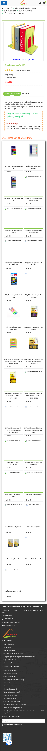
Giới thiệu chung (8, 644)
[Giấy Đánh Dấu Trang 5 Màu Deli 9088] (33, 279)
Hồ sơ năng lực (8, 663)
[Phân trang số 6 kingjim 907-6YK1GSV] (33, 446)
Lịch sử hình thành (9, 650)
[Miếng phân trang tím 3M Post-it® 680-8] (33, 311)
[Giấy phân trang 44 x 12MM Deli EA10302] (33, 182)
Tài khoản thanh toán (10, 698)
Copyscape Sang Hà (10, 660)
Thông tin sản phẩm (12, 94)
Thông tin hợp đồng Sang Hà (12, 708)
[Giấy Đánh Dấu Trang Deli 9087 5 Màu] (13, 311)
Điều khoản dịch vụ (9, 683)
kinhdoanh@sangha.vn (19, 107)
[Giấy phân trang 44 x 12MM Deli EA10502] (33, 214)
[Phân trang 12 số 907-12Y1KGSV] (13, 446)
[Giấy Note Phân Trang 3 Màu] (33, 543)
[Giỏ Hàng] (44, 3)
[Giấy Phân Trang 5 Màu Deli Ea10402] (13, 214)
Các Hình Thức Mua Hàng (11, 701)
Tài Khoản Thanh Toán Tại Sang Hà (14, 704)
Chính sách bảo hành (10, 670)
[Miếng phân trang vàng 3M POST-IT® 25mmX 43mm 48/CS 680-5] (13, 377)
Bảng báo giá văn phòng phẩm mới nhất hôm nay (19, 657)
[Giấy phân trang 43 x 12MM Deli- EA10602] (13, 247)
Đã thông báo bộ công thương (13, 653)
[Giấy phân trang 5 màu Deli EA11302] (33, 247)
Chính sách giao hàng (10, 695)
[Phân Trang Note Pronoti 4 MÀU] (13, 478)
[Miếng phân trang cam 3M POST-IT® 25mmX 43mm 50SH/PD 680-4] (13, 412)
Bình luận (25, 94)
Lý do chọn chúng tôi (10, 673)
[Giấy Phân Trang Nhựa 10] (33, 478)
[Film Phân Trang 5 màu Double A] (13, 150)
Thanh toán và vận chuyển (11, 692)
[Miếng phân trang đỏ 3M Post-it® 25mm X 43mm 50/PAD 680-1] (33, 412)
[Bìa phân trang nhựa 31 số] (13, 511)
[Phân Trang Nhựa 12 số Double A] (33, 150)
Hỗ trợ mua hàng (8, 686)
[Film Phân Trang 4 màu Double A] (13, 182)
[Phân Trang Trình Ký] (13, 543)
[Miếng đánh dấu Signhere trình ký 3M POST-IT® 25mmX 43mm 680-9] (33, 343)
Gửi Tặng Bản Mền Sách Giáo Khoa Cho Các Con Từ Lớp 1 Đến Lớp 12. (24, 712)
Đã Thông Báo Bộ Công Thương (13, 680)
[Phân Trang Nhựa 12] (33, 511)
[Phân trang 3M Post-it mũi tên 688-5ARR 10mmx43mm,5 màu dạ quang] (13, 343)
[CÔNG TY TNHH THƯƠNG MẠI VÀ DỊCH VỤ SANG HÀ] (23, 2)
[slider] (9, 70)
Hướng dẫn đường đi (10, 689)
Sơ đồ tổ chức (8, 647)
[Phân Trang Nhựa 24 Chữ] (13, 575)
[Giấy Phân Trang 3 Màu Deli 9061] (13, 279)
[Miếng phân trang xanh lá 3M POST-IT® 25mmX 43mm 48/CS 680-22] (33, 377)
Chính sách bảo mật (9, 676)
